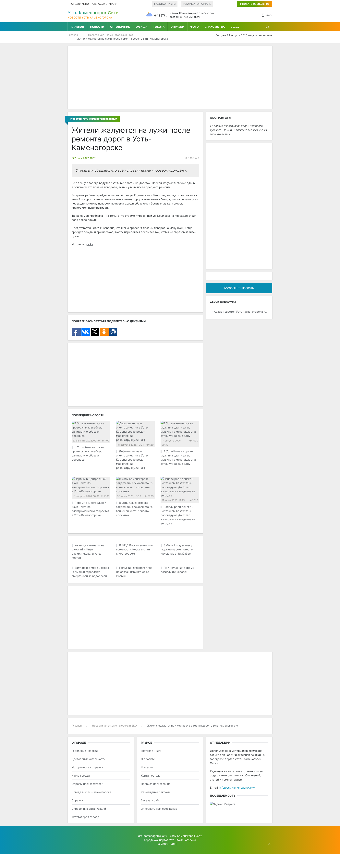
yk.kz (89, 244)
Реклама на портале (197, 3)
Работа (158, 26)
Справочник (120, 26)
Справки (177, 26)
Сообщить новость (240, 288)
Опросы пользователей (87, 844)
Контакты (147, 827)
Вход (269, 14)
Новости (97, 26)
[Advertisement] (170, 77)
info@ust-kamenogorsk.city (237, 847)
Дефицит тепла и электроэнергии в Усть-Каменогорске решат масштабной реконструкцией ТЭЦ (132, 459)
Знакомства (215, 26)
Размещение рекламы (156, 852)
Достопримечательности (88, 819)
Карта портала (150, 835)
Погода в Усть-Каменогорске (91, 852)
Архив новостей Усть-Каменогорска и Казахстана (241, 311)
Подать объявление (255, 3)
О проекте (148, 819)
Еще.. (235, 26)
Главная (77, 26)
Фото (194, 26)
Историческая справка (87, 827)
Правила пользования (155, 844)
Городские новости (85, 810)
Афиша (141, 26)
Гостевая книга (151, 810)
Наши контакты (165, 3)
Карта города (81, 835)
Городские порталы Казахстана (92, 3)
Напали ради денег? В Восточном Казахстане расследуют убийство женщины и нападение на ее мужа (178, 515)
